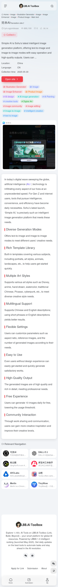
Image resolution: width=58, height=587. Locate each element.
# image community (12, 106)
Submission (32, 568)
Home (6, 14)
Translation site (16, 23)
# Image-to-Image (11, 110)
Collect (10, 34)
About (44, 568)
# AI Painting (48, 96)
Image (12, 14)
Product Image (24, 17)
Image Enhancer (14, 91)
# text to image (10, 115)
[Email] (32, 555)
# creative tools (10, 101)
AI (28, 184)
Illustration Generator (25, 14)
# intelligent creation (33, 110)
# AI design (8, 96)
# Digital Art (27, 101)
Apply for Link (17, 568)
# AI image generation (28, 96)
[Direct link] (26, 453)
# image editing (33, 106)
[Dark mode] (54, 571)
